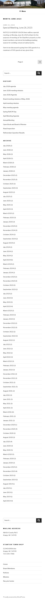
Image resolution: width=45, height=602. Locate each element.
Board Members (9, 568)
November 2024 (9, 230)
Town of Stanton (17, 3)
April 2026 (7, 158)
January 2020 (8, 463)
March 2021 (7, 412)
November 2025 (9, 180)
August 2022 (8, 340)
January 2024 (8, 273)
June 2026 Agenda (10, 95)
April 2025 (7, 209)
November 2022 (9, 327)
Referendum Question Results (14, 133)
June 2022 (7, 349)
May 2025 (7, 205)
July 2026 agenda (9, 86)
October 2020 (8, 433)
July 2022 (6, 344)
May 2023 (6, 302)
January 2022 (8, 370)
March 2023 (7, 311)
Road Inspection (9, 129)
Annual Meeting (8, 120)
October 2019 (8, 475)
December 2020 (9, 425)
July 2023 (6, 294)
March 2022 (7, 361)
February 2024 (8, 268)
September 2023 (9, 289)
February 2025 (8, 218)
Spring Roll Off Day (9, 112)
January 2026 (8, 171)
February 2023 (8, 315)
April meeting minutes (11, 103)
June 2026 (7, 150)
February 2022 (8, 365)
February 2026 (8, 167)
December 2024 (9, 226)
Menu (24, 11)
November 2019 (9, 471)
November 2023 (9, 281)
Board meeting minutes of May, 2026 (16, 99)
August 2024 (8, 243)
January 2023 (8, 319)
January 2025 (8, 222)
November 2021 (9, 378)
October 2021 (8, 382)
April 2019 (7, 501)
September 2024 (9, 239)
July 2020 (6, 442)
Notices (6, 573)
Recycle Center (8, 581)
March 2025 (7, 213)
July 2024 (6, 247)
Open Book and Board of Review (14, 124)
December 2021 (9, 374)
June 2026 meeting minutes (13, 90)
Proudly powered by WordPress (14, 597)
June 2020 (7, 446)
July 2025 (6, 196)
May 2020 (7, 450)
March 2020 (7, 454)
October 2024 (8, 235)
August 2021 (8, 391)
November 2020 (9, 429)
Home (5, 564)
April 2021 (6, 408)
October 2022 (8, 332)
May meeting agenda (10, 107)
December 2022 (9, 323)
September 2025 (9, 188)
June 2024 (7, 251)
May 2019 (6, 497)
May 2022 (6, 353)
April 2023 (7, 306)
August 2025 (8, 192)
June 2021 (6, 399)
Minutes (6, 577)
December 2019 (9, 467)
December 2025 (9, 175)
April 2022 (7, 357)
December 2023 (9, 277)
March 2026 (7, 163)
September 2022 (9, 336)
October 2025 (8, 184)
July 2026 (6, 146)
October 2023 (8, 285)
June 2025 (7, 201)
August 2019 (8, 484)
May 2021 (6, 404)
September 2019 (9, 480)
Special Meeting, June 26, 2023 (17, 27)
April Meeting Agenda (11, 116)
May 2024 (7, 256)
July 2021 (6, 395)
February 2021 (8, 416)
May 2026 (7, 154)
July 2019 (6, 488)
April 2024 (7, 260)
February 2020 (8, 459)
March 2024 (7, 264)
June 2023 (7, 298)
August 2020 (8, 437)
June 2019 (7, 492)
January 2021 (8, 420)
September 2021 (9, 387)
